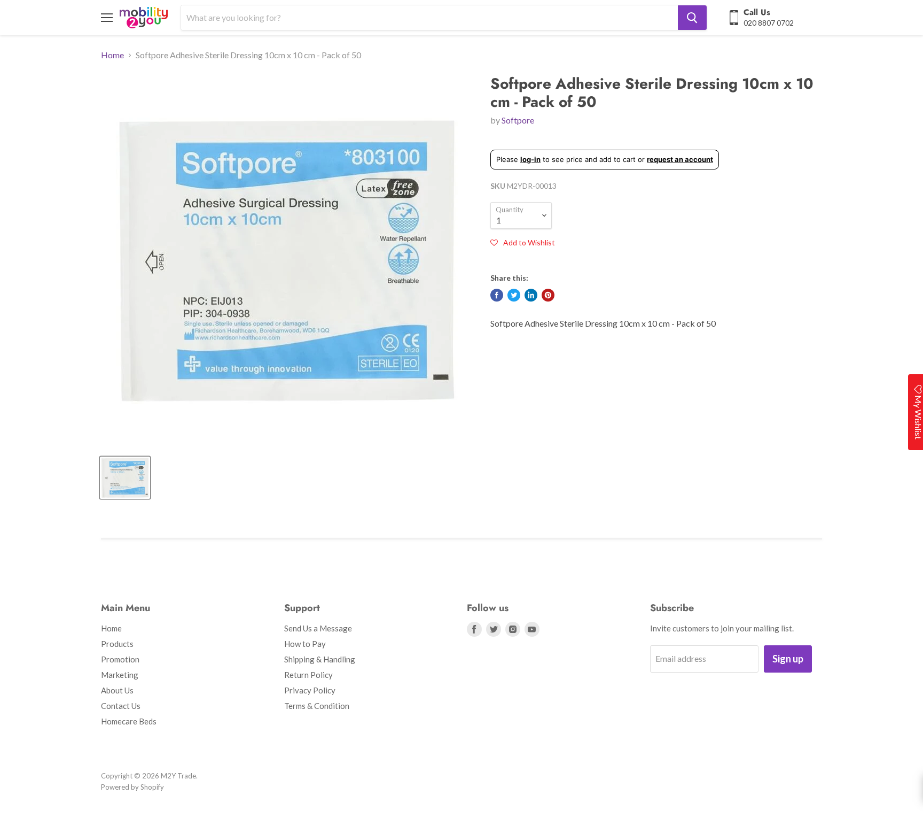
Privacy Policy (309, 690)
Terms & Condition (316, 706)
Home (112, 55)
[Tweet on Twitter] (513, 295)
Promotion (120, 659)
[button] (522, 242)
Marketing (119, 675)
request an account (680, 159)
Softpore (518, 120)
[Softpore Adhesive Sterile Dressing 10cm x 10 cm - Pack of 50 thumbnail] (125, 478)
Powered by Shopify (132, 787)
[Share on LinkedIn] (531, 295)
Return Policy (308, 675)
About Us (117, 690)
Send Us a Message (318, 628)
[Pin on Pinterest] (548, 295)
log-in (530, 159)
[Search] (692, 17)
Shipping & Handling (319, 659)
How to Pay (305, 644)
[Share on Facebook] (496, 295)
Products (117, 644)
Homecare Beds (129, 721)
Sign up (787, 659)
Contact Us (120, 706)
